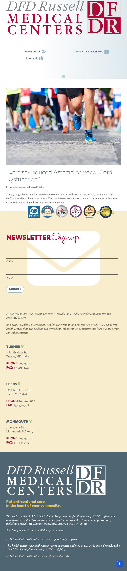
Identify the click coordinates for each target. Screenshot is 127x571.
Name (9, 260)
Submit (15, 289)
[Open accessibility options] (119, 563)
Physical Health (36, 187)
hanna (12, 187)
